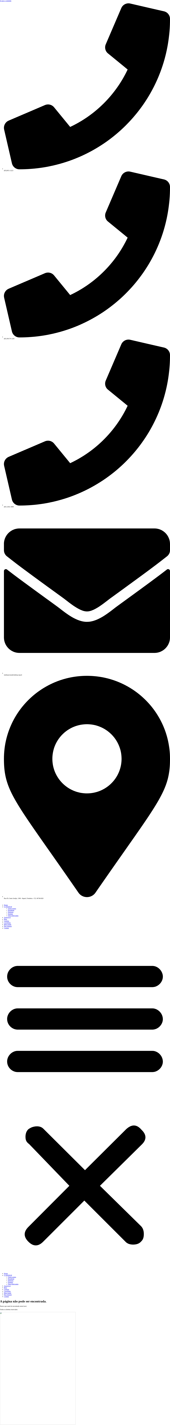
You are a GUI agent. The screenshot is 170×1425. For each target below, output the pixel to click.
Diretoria (10, 912)
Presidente (11, 910)
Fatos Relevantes (13, 916)
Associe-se (7, 917)
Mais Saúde (7, 924)
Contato (6, 928)
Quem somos (12, 908)
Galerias (6, 921)
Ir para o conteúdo (5, 1)
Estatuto (10, 914)
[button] (85, 1101)
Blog (5, 919)
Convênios (7, 923)
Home (6, 905)
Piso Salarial (8, 926)
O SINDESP (8, 907)
